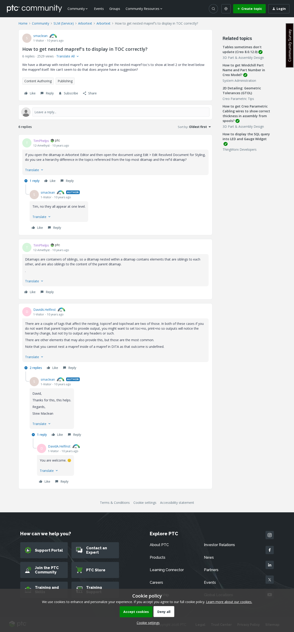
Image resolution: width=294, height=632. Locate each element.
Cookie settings (144, 502)
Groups (114, 8)
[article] (115, 161)
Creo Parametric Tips (238, 98)
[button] (249, 8)
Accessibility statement (177, 502)
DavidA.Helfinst (44, 309)
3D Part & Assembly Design (243, 57)
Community (40, 23)
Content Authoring (38, 81)
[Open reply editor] (115, 112)
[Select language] (226, 8)
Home (23, 23)
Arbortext (85, 23)
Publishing (65, 81)
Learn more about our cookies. (229, 602)
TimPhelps (41, 141)
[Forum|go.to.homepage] (34, 8)
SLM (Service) (64, 23)
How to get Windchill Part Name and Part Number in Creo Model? (244, 70)
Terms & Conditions (115, 502)
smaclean (40, 36)
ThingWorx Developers (240, 149)
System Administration (239, 80)
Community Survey (289, 45)
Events (99, 8)
